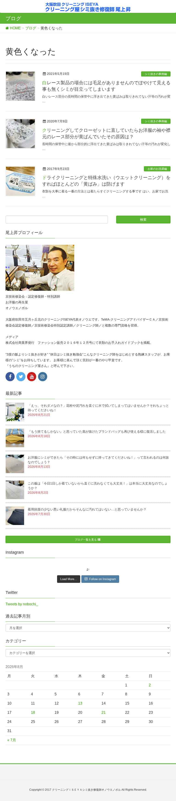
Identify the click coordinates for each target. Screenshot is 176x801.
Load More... (68, 579)
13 (80, 703)
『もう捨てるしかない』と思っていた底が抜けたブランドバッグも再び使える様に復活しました (97, 431)
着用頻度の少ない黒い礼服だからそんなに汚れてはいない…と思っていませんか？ (87, 509)
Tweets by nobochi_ (22, 604)
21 (104, 712)
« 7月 (11, 740)
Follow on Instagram (102, 579)
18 (33, 712)
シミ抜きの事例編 (156, 74)
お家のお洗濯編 (157, 168)
